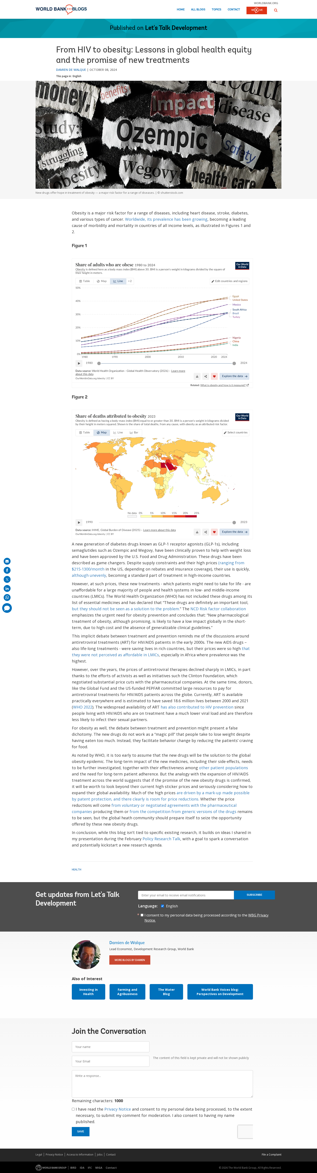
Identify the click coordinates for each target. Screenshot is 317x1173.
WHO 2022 (82, 707)
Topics (216, 9)
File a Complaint (271, 1154)
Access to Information (80, 1154)
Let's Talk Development (176, 28)
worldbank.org (266, 3)
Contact (234, 9)
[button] (276, 10)
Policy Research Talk (161, 838)
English (77, 76)
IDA (82, 1168)
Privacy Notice (117, 1109)
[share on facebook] (7, 570)
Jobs (99, 1154)
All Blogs (198, 9)
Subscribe (254, 894)
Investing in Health (88, 992)
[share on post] (7, 579)
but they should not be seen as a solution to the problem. (126, 608)
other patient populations (223, 767)
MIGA (98, 1168)
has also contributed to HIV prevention (197, 707)
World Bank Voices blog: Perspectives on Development (220, 992)
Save (80, 1131)
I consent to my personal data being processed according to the (206, 918)
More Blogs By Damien (130, 960)
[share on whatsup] (7, 597)
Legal (39, 1154)
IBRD (73, 1168)
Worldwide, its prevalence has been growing (166, 219)
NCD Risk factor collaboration (218, 608)
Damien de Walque (71, 69)
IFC (90, 1168)
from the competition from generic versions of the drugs (183, 811)
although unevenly (89, 575)
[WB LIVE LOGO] (256, 10)
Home (181, 9)
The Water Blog (166, 992)
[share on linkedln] (7, 588)
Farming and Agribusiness (127, 992)
